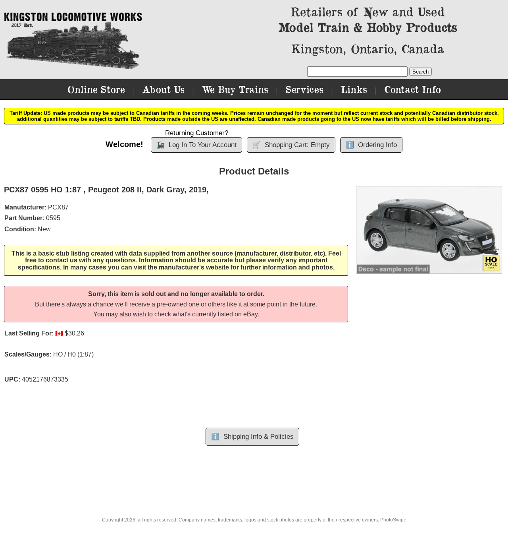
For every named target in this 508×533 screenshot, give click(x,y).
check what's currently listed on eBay (206, 314)
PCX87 (58, 207)
